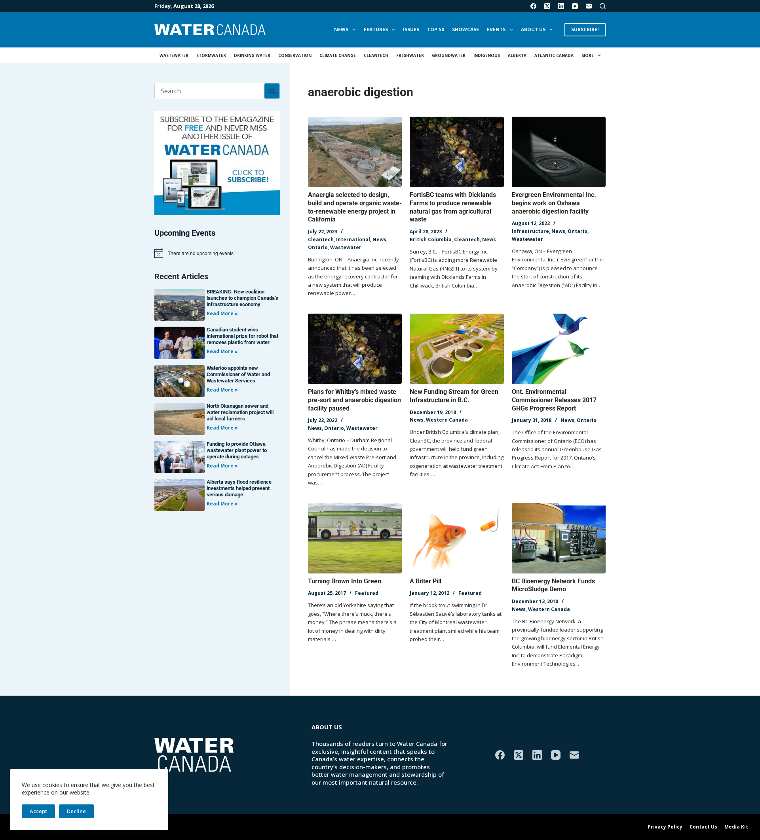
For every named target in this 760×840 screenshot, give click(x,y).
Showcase (465, 29)
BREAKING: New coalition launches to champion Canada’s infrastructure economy (242, 298)
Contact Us (703, 827)
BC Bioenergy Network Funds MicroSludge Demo (553, 585)
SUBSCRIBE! (585, 29)
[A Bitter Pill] (457, 538)
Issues (411, 29)
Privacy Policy (665, 827)
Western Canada (447, 419)
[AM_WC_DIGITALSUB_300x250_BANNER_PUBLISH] (217, 162)
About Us (533, 29)
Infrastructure (530, 231)
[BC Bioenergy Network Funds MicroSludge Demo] (559, 538)
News (341, 29)
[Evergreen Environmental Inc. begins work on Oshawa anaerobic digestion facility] (559, 152)
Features (376, 29)
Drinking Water (252, 55)
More (587, 55)
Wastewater (174, 55)
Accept (38, 811)
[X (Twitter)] (547, 6)
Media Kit (736, 827)
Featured (366, 593)
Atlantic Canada (554, 55)
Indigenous (486, 55)
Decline (76, 811)
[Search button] (271, 90)
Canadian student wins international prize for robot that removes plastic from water (242, 336)
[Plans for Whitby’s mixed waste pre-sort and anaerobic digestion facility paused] (355, 349)
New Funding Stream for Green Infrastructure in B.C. (454, 396)
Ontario (318, 247)
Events (496, 29)
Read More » (222, 313)
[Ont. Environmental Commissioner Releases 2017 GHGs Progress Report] (559, 349)
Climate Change (337, 55)
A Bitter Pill (425, 581)
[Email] (589, 6)
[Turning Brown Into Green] (355, 538)
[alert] (217, 253)
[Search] (603, 6)
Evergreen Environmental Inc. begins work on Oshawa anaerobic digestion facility (554, 203)
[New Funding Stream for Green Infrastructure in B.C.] (457, 349)
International (353, 239)
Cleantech (376, 55)
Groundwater (449, 55)
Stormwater (211, 55)
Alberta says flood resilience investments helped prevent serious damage (239, 488)
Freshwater (410, 55)
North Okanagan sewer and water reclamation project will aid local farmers (240, 412)
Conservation (295, 55)
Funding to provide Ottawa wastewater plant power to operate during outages (237, 450)
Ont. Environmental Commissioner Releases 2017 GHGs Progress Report (554, 400)
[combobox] (209, 91)
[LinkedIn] (561, 6)
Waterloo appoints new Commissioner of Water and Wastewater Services (238, 374)
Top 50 (435, 29)
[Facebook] (533, 6)
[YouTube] (575, 6)
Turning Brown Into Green (344, 581)
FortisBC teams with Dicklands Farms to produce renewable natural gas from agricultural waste (453, 207)
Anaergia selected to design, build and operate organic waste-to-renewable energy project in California (355, 207)
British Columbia (431, 239)
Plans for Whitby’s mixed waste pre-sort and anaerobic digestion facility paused (354, 400)
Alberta (517, 55)
